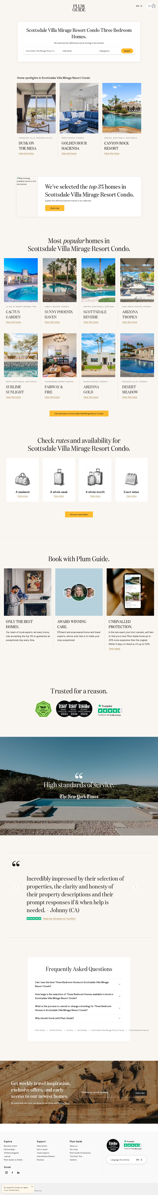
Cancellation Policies (46, 1156)
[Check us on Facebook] (12, 1172)
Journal (7, 1156)
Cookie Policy (14, 1190)
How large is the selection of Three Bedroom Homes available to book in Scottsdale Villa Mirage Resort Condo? (74, 996)
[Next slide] (135, 887)
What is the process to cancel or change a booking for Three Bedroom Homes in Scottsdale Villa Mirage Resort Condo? (73, 1008)
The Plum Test (76, 1156)
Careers (73, 1159)
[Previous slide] (16, 887)
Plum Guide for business (80, 1152)
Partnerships (9, 1149)
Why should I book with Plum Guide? (54, 1018)
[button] (79, 5)
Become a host (10, 1146)
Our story (74, 1149)
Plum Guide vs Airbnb (13, 1159)
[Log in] (151, 5)
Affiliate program (11, 1152)
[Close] (32, 1187)
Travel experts (43, 1152)
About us (73, 1146)
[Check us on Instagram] (6, 1172)
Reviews (40, 1159)
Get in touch (42, 1149)
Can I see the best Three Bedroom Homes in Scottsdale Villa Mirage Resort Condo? (72, 984)
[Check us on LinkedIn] (18, 1172)
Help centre (42, 1146)
